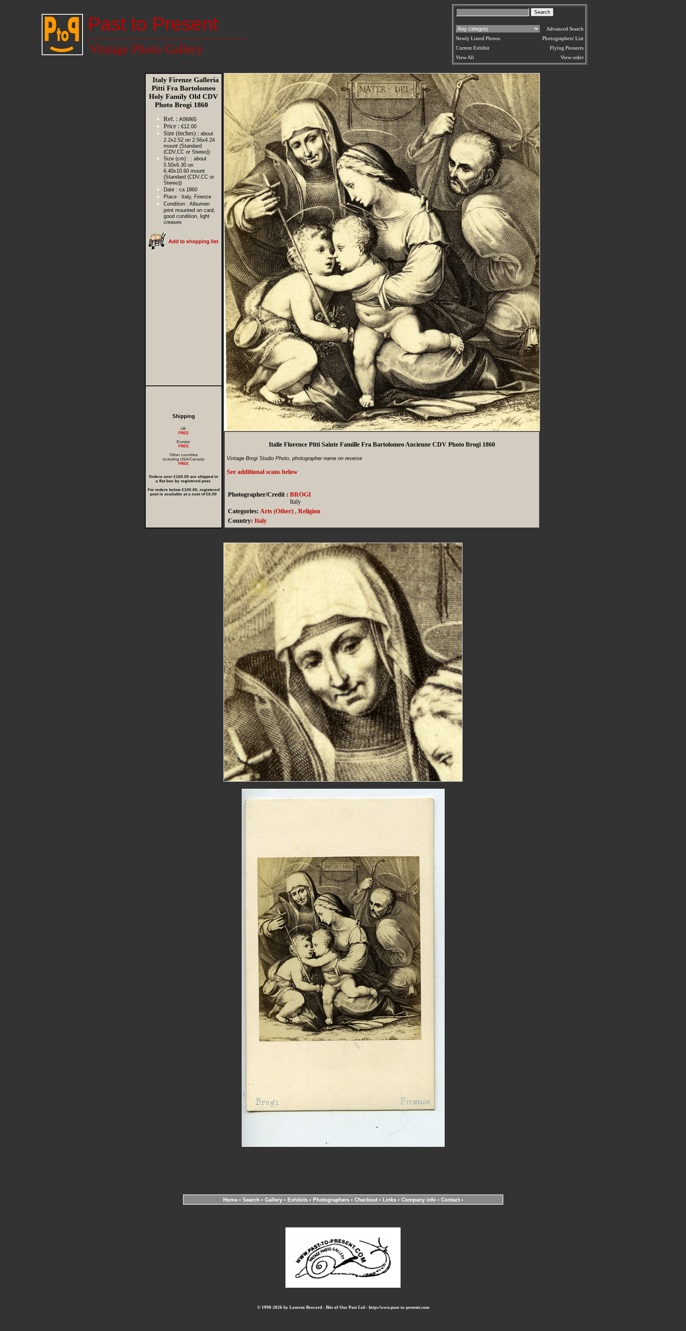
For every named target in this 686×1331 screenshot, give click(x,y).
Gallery (273, 1200)
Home (230, 1200)
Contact (450, 1200)
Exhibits (297, 1200)
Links (389, 1200)
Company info (419, 1200)
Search (251, 1200)
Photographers (331, 1200)
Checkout (366, 1200)
